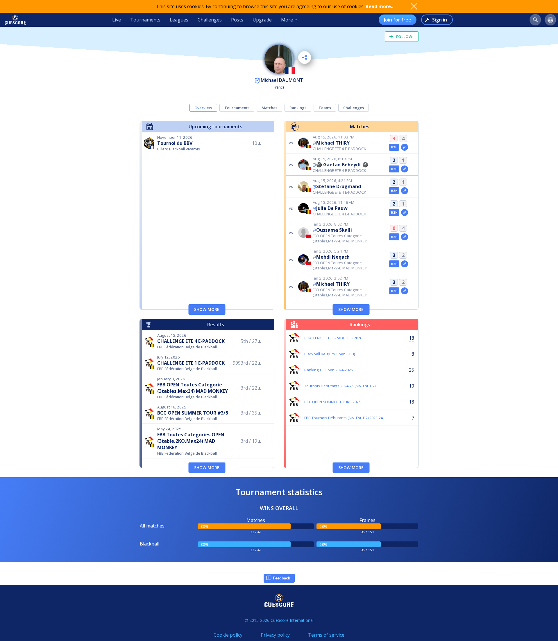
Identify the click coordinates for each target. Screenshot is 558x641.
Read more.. (379, 6)
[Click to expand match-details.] (404, 147)
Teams (325, 107)
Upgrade (262, 20)
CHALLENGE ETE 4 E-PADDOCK (191, 341)
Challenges (210, 20)
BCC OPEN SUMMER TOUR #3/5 (192, 413)
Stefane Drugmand (338, 186)
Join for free (397, 20)
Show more (206, 309)
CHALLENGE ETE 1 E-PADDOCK (191, 363)
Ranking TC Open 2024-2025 (328, 369)
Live (116, 20)
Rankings (297, 107)
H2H (394, 147)
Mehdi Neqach (333, 257)
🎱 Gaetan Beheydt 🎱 (342, 164)
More (287, 20)
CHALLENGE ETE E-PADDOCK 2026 (333, 338)
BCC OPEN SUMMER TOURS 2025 (332, 401)
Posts (237, 20)
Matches (269, 107)
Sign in (439, 20)
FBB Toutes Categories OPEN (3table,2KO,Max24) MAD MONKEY (190, 441)
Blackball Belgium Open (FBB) (329, 353)
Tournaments (145, 20)
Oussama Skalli (334, 230)
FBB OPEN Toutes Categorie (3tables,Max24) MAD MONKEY (192, 387)
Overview (203, 107)
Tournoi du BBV (174, 143)
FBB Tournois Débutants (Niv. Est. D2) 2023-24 (343, 417)
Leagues (179, 20)
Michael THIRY (333, 143)
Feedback (281, 578)
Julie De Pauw (332, 208)
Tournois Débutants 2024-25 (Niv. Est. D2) (339, 385)
